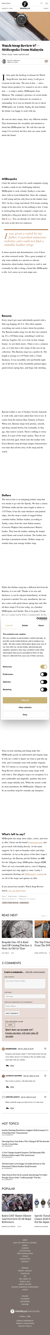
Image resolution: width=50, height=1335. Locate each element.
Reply (12, 1066)
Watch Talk (25, 1281)
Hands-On (25, 1273)
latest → (44, 916)
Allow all (25, 700)
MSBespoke (24, 903)
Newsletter (25, 1259)
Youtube (25, 1304)
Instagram (25, 1301)
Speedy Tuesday (25, 1271)
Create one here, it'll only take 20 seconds (21, 1034)
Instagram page (36, 842)
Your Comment (9, 977)
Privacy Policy (25, 1326)
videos (46, 8)
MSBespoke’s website (34, 874)
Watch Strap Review (10, 903)
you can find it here (16, 890)
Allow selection (25, 707)
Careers (25, 1248)
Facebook (25, 1299)
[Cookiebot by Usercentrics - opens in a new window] (36, 618)
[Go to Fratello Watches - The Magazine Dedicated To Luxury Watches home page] (25, 2)
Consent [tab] (9, 625)
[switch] (43, 674)
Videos (25, 1256)
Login (10, 1025)
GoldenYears (11, 1049)
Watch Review (25, 1284)
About (25, 1245)
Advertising (25, 1251)
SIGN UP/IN (6, 3)
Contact (25, 1261)
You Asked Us (25, 1279)
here (9, 218)
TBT (25, 1276)
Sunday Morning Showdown (25, 1287)
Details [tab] (25, 625)
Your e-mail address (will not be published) (18, 1002)
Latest (25, 1290)
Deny (25, 715)
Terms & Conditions (25, 1323)
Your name (8, 992)
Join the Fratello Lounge (25, 1243)
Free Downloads (25, 1253)
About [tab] (41, 625)
